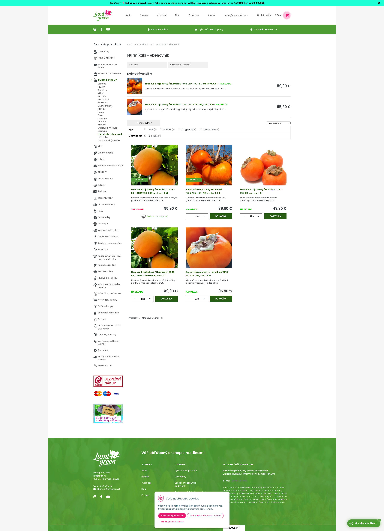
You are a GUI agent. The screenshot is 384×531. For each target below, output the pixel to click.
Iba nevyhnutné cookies (172, 521)
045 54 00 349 (104, 485)
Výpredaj (161, 15)
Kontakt (145, 495)
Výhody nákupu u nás (186, 470)
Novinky (144, 15)
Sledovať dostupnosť (157, 216)
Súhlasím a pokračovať (172, 515)
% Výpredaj (189, 129)
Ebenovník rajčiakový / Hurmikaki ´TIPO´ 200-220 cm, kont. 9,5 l (179, 104)
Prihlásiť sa (266, 15)
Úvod (129, 44)
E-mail (226, 480)
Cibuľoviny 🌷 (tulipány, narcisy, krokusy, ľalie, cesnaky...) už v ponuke (148, 3)
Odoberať (233, 528)
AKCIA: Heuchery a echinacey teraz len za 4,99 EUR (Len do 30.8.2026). (226, 3)
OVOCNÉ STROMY (144, 44)
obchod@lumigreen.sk (108, 488)
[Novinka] (154, 169)
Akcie (128, 15)
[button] (379, 520)
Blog (143, 488)
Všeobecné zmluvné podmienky (185, 484)
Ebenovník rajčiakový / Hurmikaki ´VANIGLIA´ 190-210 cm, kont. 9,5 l (181, 83)
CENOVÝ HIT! (211, 129)
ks (198, 216)
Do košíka (220, 216)
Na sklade (154, 135)
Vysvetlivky (180, 476)
